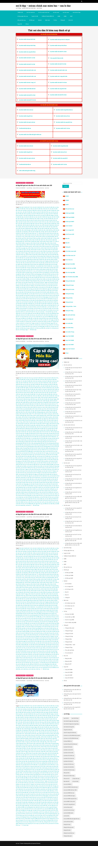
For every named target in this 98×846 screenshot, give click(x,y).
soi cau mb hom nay (26, 662)
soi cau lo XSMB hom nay (69, 792)
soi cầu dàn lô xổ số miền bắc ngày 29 (42, 289)
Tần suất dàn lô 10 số (49, 817)
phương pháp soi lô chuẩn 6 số (49, 613)
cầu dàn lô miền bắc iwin (35, 387)
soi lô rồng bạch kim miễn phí (36, 817)
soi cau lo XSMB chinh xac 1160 (70, 790)
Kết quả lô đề (66, 772)
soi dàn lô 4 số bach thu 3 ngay (27, 323)
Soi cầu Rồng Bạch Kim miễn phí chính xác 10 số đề (30, 500)
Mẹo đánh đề (66, 781)
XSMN (65, 16)
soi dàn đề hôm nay (43, 318)
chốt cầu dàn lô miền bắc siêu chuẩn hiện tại (41, 230)
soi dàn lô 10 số (36, 810)
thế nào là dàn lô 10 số (43, 818)
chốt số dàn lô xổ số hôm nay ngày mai (38, 418)
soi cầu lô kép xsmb (68, 807)
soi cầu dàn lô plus (40, 467)
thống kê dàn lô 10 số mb (22, 822)
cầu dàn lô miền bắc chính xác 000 (24, 208)
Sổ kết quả (31, 20)
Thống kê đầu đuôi (70, 281)
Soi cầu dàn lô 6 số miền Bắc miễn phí (49, 621)
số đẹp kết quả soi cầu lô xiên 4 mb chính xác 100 (73, 446)
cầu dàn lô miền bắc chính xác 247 (41, 208)
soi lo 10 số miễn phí (29, 815)
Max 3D (67, 238)
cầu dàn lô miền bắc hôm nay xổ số (32, 215)
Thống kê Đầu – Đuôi (70, 306)
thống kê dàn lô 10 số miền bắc (36, 822)
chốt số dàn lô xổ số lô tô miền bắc (49, 248)
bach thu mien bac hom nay (26, 378)
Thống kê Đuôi (69, 302)
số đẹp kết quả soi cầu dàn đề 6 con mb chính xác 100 (72, 399)
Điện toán (47, 20)
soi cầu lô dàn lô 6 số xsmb (45, 661)
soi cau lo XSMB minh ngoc (69, 795)
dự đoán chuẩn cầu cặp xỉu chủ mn (27, 122)
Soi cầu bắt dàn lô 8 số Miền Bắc (25, 451)
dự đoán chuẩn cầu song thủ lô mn (64, 122)
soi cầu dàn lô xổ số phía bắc (33, 477)
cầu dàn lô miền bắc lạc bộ (30, 217)
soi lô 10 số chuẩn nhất (38, 813)
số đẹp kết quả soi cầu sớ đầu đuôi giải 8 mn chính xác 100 (73, 539)
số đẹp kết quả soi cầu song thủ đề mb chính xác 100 (73, 450)
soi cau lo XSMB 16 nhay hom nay (70, 787)
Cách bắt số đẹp (76, 12)
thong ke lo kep (67, 824)
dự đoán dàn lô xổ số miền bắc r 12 (28, 266)
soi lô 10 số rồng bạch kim (49, 815)
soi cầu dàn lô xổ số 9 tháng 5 (34, 472)
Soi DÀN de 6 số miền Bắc (26, 318)
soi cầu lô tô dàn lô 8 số (45, 497)
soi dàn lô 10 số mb (45, 810)
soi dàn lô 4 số (19, 320)
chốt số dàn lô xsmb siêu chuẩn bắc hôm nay (34, 425)
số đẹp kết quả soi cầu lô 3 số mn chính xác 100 (73, 535)
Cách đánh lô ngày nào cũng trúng (71, 721)
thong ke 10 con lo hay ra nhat (26, 820)
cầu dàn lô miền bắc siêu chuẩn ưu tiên (33, 218)
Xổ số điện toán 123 (70, 255)
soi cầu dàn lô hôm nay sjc (49, 275)
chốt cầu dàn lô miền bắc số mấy (36, 231)
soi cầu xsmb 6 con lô (33, 667)
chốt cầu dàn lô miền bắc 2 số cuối (31, 394)
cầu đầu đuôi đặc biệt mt (25, 164)
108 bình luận (46, 669)
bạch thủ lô (66, 718)
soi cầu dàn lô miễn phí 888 (22, 279)
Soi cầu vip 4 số (33, 315)
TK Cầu (55, 20)
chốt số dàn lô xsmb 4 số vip (37, 249)
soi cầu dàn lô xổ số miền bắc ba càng (46, 474)
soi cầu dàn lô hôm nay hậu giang (33, 274)
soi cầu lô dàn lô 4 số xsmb (45, 310)
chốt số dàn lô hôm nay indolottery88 (45, 236)
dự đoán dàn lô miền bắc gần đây (24, 259)
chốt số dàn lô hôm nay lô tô (39, 409)
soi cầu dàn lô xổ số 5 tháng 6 (34, 471)
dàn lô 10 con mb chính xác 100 (32, 754)
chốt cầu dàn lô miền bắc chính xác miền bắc (31, 395)
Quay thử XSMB (69, 336)
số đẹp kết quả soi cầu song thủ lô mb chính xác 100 (73, 459)
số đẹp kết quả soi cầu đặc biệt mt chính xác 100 (73, 484)
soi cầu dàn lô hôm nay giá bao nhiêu (38, 459)
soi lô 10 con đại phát (33, 812)
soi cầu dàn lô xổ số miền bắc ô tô (41, 476)
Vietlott (40, 20)
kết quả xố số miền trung (69, 775)
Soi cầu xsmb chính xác (43, 12)
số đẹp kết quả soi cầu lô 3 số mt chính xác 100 (73, 493)
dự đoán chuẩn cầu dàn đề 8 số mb (58, 95)
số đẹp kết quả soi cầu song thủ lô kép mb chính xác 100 (73, 455)
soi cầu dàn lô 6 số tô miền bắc (37, 623)
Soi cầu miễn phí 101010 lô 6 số (33, 664)
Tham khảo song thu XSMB (31, 818)
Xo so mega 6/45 (69, 230)
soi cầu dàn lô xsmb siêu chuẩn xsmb (37, 305)
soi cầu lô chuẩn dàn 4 (41, 306)
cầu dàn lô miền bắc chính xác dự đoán (32, 381)
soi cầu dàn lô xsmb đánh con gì (48, 298)
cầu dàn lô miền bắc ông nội (44, 217)
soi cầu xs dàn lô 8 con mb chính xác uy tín (34, 502)
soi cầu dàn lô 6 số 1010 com (37, 618)
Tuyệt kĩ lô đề (34, 16)
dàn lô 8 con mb (41, 427)
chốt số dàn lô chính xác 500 (46, 235)
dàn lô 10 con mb (20, 754)
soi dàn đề (35, 318)
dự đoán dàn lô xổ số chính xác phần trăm (35, 435)
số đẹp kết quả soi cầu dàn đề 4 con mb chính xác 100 (72, 395)
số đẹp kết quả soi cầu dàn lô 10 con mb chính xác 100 (34, 678)
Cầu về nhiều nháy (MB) (71, 276)
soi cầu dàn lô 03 (40, 271)
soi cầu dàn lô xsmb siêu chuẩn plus (43, 303)
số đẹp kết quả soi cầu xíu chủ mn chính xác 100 (73, 513)
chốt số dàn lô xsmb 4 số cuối (23, 249)
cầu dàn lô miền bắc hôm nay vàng (39, 213)
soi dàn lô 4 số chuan (53, 324)
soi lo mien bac (24, 669)
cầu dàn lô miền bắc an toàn (52, 207)
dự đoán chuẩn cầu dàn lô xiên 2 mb (27, 70)
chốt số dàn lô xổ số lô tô (34, 248)
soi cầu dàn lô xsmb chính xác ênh (43, 295)
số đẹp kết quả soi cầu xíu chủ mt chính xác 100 (73, 471)
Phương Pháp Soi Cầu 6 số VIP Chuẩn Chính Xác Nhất (28, 613)
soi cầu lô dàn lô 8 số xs (37, 495)
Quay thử (20, 24)
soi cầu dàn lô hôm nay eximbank (41, 272)
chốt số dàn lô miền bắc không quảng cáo (35, 412)
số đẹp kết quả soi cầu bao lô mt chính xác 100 (73, 475)
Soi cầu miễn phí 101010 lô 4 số (40, 313)
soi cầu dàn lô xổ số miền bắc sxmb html (35, 290)
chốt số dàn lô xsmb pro (46, 251)
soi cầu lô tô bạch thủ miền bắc (31, 497)
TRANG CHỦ (20, 12)
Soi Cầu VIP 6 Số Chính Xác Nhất (40, 665)
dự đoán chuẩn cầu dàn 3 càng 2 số (27, 82)
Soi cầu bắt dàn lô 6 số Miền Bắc (34, 616)
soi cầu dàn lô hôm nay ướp (43, 462)
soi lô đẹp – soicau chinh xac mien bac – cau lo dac (43, 5)
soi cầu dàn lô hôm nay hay (47, 274)
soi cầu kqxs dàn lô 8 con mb (34, 492)
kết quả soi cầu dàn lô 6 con (28, 612)
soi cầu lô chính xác (22, 306)
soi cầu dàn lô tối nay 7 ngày (40, 282)
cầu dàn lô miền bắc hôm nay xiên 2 (31, 386)
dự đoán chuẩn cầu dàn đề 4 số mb (58, 51)
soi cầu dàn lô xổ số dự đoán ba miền (29, 287)
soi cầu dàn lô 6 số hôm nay (50, 620)
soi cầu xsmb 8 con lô (50, 502)
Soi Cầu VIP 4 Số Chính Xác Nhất (45, 315)
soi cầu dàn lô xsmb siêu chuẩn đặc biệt (31, 302)
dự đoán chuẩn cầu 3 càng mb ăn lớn (58, 76)
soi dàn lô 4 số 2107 (38, 320)
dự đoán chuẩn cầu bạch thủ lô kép (27, 45)
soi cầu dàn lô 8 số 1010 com (28, 453)
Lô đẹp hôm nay (76, 778)
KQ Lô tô (71, 20)
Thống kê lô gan (69, 285)
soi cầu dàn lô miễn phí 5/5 (51, 277)
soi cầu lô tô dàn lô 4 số (31, 311)
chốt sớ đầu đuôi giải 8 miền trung (27, 170)
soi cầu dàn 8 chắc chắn (39, 451)
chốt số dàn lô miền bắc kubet (32, 241)
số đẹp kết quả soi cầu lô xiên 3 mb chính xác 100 (73, 441)
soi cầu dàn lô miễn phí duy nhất (34, 466)
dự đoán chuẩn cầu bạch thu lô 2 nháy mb (60, 39)
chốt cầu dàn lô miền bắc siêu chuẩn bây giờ (38, 400)
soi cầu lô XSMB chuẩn (68, 813)
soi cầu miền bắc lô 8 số (30, 498)
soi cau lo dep (75, 781)
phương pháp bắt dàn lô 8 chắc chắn (24, 443)
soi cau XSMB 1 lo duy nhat (69, 801)
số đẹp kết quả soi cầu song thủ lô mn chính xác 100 (73, 509)
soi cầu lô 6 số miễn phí (42, 657)
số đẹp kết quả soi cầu (29, 769)
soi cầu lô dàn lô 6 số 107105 (26, 659)
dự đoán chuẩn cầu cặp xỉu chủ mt (27, 158)
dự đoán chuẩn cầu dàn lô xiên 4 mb (27, 76)
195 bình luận (36, 505)
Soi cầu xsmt (56, 12)
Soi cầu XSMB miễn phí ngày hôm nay (33, 503)
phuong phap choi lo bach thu (31, 444)
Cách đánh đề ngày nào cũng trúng (71, 724)
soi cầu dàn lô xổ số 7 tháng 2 (27, 285)
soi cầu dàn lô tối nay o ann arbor (26, 284)
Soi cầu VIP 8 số (46, 500)
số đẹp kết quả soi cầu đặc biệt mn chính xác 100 (73, 526)
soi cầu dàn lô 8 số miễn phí (43, 456)
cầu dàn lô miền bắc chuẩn (29, 212)
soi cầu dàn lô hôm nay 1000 (51, 271)
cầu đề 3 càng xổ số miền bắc (70, 732)
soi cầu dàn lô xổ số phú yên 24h (26, 292)
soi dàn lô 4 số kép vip (51, 328)
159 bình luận (33, 329)
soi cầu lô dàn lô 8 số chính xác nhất (48, 494)
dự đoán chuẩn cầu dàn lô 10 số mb (58, 82)
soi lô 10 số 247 (29, 813)
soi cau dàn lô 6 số (25, 618)
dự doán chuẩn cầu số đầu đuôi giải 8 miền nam (30, 134)
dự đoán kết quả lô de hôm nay (70, 744)
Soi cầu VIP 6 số (29, 665)
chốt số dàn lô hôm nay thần (33, 238)
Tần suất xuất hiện (70, 315)
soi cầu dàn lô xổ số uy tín (35, 293)
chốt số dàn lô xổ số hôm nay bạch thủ (42, 246)
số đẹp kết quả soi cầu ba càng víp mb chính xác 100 (73, 373)
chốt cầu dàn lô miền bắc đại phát (30, 226)
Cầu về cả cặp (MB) (70, 272)
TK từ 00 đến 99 (69, 319)
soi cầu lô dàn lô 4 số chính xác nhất (42, 308)
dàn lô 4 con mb (20, 256)
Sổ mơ (27, 24)
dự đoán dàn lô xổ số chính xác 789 (44, 431)
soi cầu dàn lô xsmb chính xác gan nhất (42, 482)
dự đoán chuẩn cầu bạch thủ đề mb (58, 45)
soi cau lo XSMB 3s (67, 784)
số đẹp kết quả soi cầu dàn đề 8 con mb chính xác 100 (72, 403)
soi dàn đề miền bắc (53, 318)
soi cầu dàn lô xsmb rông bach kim (37, 300)
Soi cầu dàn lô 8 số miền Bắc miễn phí (27, 456)
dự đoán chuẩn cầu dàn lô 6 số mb (27, 64)
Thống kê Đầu (69, 298)
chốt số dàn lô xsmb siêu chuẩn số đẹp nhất (36, 254)
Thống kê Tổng (69, 310)
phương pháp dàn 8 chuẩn (45, 444)
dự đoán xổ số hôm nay (69, 764)
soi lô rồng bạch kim (24, 817)
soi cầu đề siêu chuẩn (68, 821)
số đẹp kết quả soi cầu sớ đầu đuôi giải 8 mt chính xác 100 (73, 497)
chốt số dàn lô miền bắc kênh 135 (37, 240)
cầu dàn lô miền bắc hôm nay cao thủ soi (46, 212)
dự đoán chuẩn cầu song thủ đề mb (27, 52)
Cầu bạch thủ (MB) (70, 264)
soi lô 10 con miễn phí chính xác (46, 812)
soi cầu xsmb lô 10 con (38, 808)
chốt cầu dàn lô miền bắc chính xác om (32, 225)
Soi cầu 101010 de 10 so (43, 449)
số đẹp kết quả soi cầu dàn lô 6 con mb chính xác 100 (34, 514)
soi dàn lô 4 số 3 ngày (48, 320)
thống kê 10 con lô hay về (40, 820)
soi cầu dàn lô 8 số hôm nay (27, 454)
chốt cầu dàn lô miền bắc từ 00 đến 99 (31, 404)
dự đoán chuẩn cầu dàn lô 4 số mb (27, 57)
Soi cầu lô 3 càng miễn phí (69, 804)
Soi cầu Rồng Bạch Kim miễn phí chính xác (35, 807)
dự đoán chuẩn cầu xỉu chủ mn (26, 109)
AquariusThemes (36, 843)
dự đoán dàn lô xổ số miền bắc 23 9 (32, 436)
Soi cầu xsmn (66, 12)
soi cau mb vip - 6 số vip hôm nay (40, 662)
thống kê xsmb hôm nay (69, 833)
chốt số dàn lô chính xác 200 (31, 235)
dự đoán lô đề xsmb (68, 746)
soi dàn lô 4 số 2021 (28, 320)
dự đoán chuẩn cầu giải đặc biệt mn (64, 109)
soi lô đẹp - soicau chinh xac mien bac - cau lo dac (38, 188)
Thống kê (62, 20)
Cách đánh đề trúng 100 (69, 726)
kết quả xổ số (66, 778)
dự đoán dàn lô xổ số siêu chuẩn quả (33, 441)
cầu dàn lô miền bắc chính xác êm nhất (36, 210)
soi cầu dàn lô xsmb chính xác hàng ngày (38, 297)
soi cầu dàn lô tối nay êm (34, 469)
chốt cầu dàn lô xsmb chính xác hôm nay (48, 233)
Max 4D (67, 242)
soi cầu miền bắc (43, 805)
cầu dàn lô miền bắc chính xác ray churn (28, 382)
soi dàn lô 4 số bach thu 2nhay (39, 321)
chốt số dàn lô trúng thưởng (51, 244)
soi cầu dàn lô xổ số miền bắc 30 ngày (47, 287)
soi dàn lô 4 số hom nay (50, 326)
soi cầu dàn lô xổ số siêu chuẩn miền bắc (44, 292)
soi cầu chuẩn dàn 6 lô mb (48, 616)
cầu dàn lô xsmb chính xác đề (25, 222)
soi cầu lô (49, 804)
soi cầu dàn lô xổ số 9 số (41, 285)
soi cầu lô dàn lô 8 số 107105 (32, 494)
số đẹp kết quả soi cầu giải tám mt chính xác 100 (73, 488)
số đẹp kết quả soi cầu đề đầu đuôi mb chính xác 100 (73, 433)
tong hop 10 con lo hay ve (33, 823)
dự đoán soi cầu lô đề (68, 749)
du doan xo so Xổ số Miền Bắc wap (71, 738)
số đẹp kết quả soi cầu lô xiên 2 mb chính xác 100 (73, 437)
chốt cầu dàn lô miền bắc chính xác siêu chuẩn (29, 397)
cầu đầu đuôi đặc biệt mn (25, 128)
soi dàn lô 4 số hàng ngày (38, 326)
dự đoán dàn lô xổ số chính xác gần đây (34, 262)
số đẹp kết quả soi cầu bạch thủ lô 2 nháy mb (73, 368)
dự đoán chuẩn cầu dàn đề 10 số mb (27, 100)
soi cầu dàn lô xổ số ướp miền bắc (42, 479)
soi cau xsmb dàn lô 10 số (26, 808)
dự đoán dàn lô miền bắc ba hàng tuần (49, 257)
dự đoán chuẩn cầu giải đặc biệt (60, 146)
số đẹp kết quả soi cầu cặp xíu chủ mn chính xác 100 (73, 522)
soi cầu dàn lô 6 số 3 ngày (51, 618)
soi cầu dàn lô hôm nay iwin (41, 461)
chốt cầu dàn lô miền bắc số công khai (39, 402)
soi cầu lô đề (66, 815)
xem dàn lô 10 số (44, 823)
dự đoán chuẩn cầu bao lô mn (63, 116)
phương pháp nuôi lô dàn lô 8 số (35, 446)
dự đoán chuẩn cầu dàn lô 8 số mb (58, 64)
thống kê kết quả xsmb (68, 827)
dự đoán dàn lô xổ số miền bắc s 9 (45, 266)
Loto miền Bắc (69, 323)
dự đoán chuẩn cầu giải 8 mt (25, 152)
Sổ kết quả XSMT (69, 221)
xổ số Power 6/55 (69, 234)
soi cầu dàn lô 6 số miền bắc (32, 621)
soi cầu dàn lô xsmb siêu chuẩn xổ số (41, 490)
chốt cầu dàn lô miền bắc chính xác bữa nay (33, 223)
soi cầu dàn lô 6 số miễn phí (22, 623)
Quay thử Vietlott (70, 348)
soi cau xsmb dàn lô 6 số (45, 667)
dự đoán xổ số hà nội (68, 761)
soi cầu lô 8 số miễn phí (47, 492)
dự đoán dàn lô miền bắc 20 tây (46, 256)
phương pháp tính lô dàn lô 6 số (39, 615)
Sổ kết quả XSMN (69, 217)
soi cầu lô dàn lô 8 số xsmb (50, 495)
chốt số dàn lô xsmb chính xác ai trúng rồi (33, 422)
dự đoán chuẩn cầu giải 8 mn (25, 116)
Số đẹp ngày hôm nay (23, 16)
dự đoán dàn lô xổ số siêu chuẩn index (39, 267)
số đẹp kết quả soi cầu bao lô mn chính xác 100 (73, 517)
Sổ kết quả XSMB (69, 213)
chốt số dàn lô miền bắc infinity (42, 410)
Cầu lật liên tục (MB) (70, 268)
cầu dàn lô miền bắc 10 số (26, 207)
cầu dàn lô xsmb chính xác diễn (25, 392)
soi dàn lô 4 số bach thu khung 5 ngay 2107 (45, 323)
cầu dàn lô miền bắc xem (50, 218)
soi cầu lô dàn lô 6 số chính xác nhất (42, 659)
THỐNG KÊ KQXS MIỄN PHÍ (48, 16)
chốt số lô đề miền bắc (52, 254)
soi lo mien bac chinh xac (34, 669)
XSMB (59, 16)
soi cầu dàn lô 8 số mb (40, 454)
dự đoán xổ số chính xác (69, 758)
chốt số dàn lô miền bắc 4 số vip (48, 238)
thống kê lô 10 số (23, 823)
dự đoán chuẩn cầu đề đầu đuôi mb (27, 88)
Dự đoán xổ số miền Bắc (69, 767)
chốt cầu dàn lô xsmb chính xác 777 (29, 233)
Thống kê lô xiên (69, 289)
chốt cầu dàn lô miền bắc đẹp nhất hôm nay (26, 399)
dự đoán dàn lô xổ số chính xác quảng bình (33, 264)
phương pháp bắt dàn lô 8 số (41, 443)
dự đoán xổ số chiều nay (69, 755)
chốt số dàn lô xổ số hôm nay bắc (24, 246)
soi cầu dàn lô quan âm (27, 282)
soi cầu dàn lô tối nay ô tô (40, 284)
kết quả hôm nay (22, 20)
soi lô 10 (53, 810)
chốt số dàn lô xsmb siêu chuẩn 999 (36, 253)
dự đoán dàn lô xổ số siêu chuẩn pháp (36, 269)
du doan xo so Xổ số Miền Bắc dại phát (72, 735)
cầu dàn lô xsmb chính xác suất (40, 222)
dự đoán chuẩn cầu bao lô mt (60, 152)
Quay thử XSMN (69, 340)
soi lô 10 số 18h (21, 813)
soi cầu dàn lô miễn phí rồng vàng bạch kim (29, 280)
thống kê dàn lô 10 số (52, 820)
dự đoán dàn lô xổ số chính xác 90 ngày (38, 261)
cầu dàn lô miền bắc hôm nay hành (39, 384)
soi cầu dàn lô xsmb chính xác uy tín (31, 298)
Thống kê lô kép (69, 293)
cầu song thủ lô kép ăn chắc (56, 58)
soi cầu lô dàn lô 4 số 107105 (26, 308)
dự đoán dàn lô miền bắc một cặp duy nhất (42, 259)
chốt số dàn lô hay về (30, 236)
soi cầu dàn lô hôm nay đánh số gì (24, 272)
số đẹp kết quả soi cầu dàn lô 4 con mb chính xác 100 (34, 185)
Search (65, 186)
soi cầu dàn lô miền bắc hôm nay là (36, 277)
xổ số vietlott (68, 225)
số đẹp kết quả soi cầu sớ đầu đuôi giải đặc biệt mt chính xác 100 (73, 501)
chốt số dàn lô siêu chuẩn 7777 (47, 241)
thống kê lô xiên (67, 830)
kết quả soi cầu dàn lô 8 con (49, 441)
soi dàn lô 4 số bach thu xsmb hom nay (38, 324)
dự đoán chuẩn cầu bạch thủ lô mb (27, 39)
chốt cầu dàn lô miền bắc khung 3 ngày (27, 228)
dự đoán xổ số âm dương (69, 769)
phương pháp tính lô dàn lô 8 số (29, 449)
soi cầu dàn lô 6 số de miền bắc (35, 620)
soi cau (17, 843)
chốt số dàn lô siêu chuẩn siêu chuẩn (35, 244)
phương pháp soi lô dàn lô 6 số (23, 615)
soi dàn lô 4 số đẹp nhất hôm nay (24, 326)
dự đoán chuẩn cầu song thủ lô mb (58, 88)
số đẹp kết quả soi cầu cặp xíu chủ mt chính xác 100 (73, 479)
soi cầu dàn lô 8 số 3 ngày (42, 453)
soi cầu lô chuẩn (32, 306)
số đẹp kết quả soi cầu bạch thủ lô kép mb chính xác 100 (73, 381)
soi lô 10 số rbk (38, 815)
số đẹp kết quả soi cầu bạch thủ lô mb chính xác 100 (73, 386)
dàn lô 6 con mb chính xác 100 (31, 597)
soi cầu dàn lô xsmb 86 (40, 480)
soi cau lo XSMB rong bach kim (70, 798)
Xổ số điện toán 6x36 (70, 251)
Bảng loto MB (68, 658)
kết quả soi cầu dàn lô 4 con (28, 271)
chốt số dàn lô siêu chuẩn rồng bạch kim (36, 415)
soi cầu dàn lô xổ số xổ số (48, 293)
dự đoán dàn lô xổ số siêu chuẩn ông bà (36, 440)
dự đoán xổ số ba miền (68, 752)
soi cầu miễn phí (28, 313)
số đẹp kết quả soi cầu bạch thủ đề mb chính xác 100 (73, 377)
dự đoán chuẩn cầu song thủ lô (60, 158)
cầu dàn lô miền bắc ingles (47, 215)
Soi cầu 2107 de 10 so (21, 616)
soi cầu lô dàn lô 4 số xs (32, 310)
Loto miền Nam (69, 327)
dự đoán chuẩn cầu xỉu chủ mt (26, 146)
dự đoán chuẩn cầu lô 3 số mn (63, 128)
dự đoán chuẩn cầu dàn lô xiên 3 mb (58, 70)
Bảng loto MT (68, 664)
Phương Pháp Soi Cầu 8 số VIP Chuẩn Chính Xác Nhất (35, 448)
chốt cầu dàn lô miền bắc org (44, 228)
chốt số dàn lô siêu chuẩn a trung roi (43, 413)
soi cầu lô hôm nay (34, 805)
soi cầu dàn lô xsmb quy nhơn (44, 485)
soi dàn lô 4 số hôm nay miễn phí (37, 328)
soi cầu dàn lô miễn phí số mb (47, 280)
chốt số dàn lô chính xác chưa (37, 407)
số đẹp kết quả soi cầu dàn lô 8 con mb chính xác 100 (34, 339)
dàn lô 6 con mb (20, 597)
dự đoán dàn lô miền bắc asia (33, 257)
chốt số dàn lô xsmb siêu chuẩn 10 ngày (39, 423)
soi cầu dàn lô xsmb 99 (29, 295)
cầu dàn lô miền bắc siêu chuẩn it (34, 389)
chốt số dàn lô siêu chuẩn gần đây (38, 243)
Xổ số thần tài (69, 259)
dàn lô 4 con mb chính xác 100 (31, 256)
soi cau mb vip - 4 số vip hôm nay (45, 311)
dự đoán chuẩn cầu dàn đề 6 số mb (27, 95)
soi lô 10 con (24, 812)
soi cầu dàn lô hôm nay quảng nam (34, 275)
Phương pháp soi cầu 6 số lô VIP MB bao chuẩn (47, 612)
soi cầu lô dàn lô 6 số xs (32, 661)
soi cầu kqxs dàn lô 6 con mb (29, 657)
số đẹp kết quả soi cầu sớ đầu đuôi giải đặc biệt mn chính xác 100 (73, 544)
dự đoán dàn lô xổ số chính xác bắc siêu (38, 433)
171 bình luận (25, 825)
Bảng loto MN (68, 661)
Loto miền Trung (69, 332)
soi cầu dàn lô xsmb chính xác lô (37, 484)
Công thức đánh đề (68, 729)
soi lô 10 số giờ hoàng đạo (51, 813)
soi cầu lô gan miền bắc (23, 805)
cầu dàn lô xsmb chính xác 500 (36, 220)
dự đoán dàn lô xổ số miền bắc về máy (42, 438)
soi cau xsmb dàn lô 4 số (38, 316)
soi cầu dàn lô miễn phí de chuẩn (37, 279)
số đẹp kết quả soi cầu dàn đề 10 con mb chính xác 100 (73, 408)
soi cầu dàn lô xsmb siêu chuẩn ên (49, 302)
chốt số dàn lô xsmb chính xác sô (31, 251)
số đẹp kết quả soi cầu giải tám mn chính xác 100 (73, 531)
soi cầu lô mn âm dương (69, 810)
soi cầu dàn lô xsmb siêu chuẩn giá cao (25, 303)
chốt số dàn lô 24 (20, 235)
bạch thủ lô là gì (75, 718)
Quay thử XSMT (69, 344)
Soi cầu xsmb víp (31, 12)
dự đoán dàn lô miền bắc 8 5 (40, 428)
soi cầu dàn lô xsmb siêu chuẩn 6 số (34, 487)
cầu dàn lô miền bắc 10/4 (38, 207)
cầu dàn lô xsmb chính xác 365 (38, 391)
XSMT (71, 16)
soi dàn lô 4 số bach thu (25, 321)
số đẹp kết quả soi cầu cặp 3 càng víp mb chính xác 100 (73, 390)
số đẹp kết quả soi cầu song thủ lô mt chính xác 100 (73, 466)
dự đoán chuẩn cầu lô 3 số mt (60, 164)
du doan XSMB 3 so (68, 741)
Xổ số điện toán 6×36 (70, 603)
